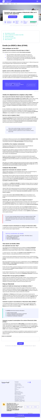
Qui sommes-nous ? (18, 383)
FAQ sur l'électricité (8, 39)
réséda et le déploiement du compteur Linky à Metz (14, 34)
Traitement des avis (17, 391)
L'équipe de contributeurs (18, 385)
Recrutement (16, 389)
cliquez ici (34, 345)
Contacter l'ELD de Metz (9, 36)
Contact (16, 386)
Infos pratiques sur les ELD (10, 33)
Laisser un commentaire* (7, 336)
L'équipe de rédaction (18, 384)
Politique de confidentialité (18, 392)
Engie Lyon (16, 413)
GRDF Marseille (30, 413)
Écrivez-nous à (19, 397)
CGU (15, 390)
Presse (16, 388)
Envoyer (20, 343)
